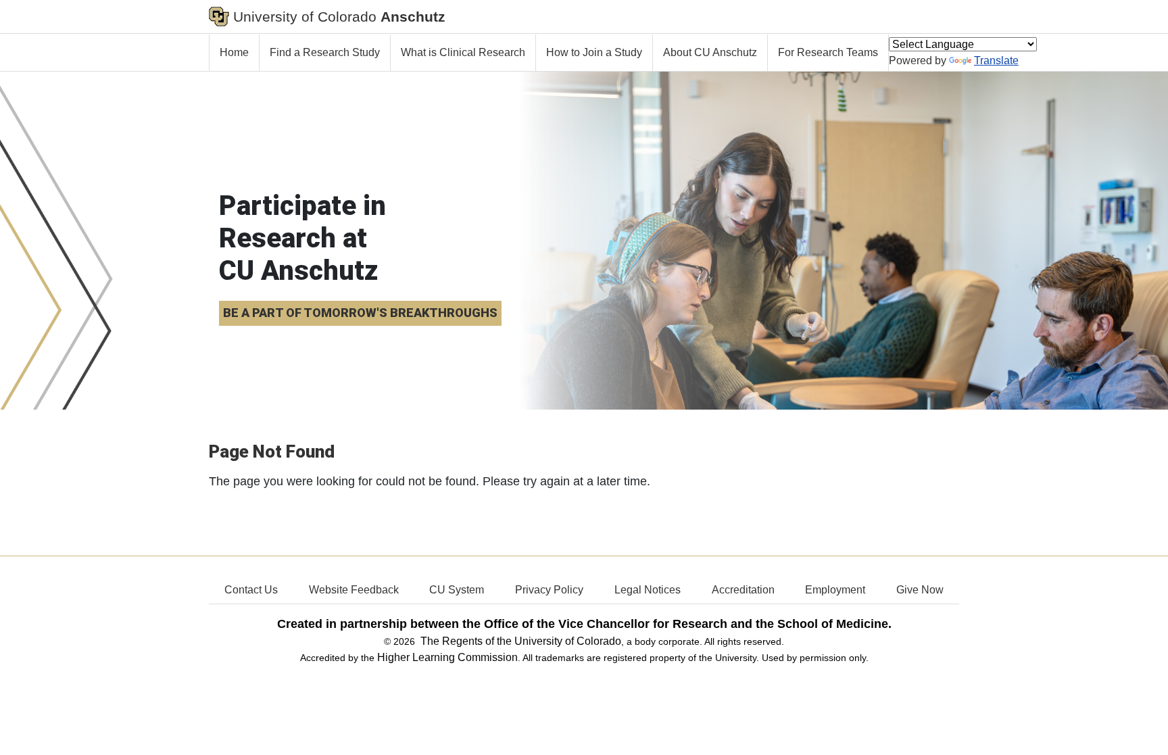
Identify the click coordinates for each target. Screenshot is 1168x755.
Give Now (920, 589)
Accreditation (743, 589)
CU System (456, 589)
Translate (996, 60)
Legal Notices (647, 589)
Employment (835, 589)
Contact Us (251, 589)
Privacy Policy (549, 589)
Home (234, 52)
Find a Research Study (325, 52)
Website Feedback (354, 589)
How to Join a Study (594, 52)
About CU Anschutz (710, 52)
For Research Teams (828, 52)
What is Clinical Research (463, 52)
